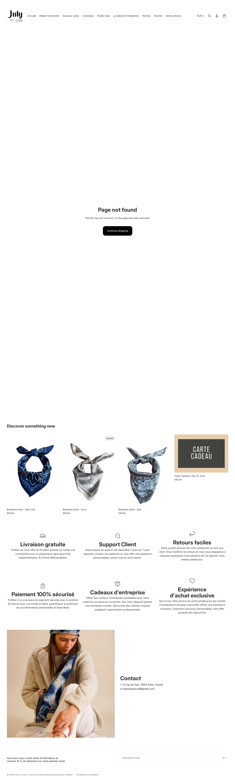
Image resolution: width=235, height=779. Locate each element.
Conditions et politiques (87, 774)
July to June (21, 774)
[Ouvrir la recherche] (209, 16)
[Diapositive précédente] (12, 470)
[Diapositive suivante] (55, 470)
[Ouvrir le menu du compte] (217, 16)
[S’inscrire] (223, 758)
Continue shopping (117, 230)
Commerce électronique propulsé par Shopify (50, 774)
